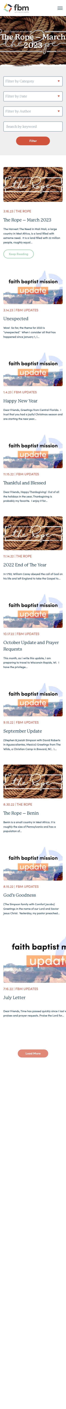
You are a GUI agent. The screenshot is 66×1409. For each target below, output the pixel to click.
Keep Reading (18, 254)
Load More (33, 1053)
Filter (33, 141)
